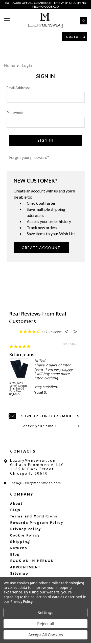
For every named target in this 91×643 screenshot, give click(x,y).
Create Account (41, 247)
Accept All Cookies (45, 635)
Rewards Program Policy (36, 522)
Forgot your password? (29, 157)
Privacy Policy (25, 529)
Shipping (20, 541)
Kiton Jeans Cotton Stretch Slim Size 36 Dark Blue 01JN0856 (18, 389)
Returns (18, 548)
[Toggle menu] (7, 20)
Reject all (45, 623)
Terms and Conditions (34, 516)
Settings (45, 612)
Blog (15, 554)
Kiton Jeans (21, 354)
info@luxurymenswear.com (36, 483)
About (16, 503)
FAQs (15, 509)
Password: (15, 112)
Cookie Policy (24, 535)
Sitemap (19, 573)
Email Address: (18, 87)
